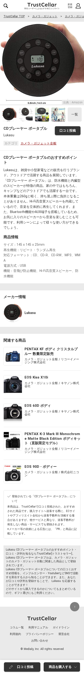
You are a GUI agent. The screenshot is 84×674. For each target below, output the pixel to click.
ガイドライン (61, 627)
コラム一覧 (17, 627)
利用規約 (15, 634)
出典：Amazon (73, 102)
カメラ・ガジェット (44, 16)
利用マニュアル (38, 627)
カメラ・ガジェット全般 (38, 143)
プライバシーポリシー (40, 634)
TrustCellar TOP (14, 16)
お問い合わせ (39, 640)
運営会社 (64, 634)
